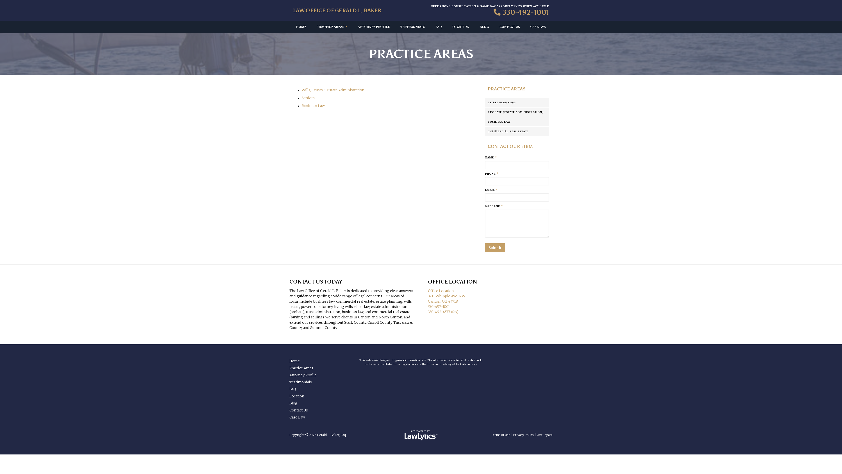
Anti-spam (545, 435)
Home (301, 27)
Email (491, 190)
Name (491, 157)
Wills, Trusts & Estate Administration (333, 90)
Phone (492, 173)
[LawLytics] (421, 435)
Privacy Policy (523, 435)
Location (460, 27)
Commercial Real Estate (508, 131)
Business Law (313, 106)
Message (494, 206)
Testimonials (412, 27)
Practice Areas (330, 27)
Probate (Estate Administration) (516, 112)
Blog (484, 27)
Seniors (308, 98)
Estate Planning (502, 102)
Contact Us (509, 27)
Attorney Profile (374, 27)
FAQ (438, 27)
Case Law (538, 27)
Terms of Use (500, 435)
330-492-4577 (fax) (443, 312)
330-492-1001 (525, 12)
